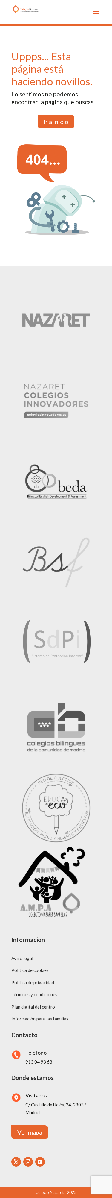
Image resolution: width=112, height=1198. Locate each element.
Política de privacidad (32, 982)
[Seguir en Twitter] (16, 1162)
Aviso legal (22, 958)
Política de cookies (30, 970)
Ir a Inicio (56, 121)
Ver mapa (29, 1132)
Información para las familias (39, 1018)
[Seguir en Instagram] (28, 1162)
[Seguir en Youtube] (40, 1162)
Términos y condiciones (34, 994)
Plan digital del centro (33, 1006)
